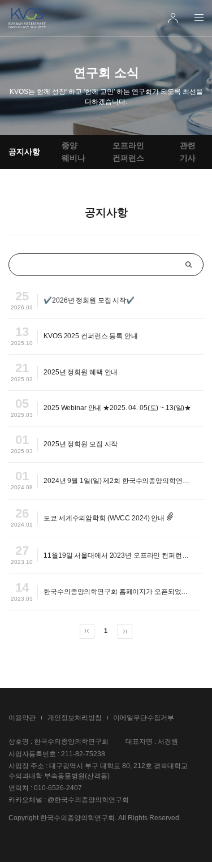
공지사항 (24, 151)
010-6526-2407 (58, 788)
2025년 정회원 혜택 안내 (81, 372)
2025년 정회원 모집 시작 (81, 444)
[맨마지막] (125, 631)
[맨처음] (87, 631)
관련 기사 (188, 151)
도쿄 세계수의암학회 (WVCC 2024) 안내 (104, 518)
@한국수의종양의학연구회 (88, 800)
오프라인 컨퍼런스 (128, 151)
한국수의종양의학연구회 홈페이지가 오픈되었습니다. (123, 592)
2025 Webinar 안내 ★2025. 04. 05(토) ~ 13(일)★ (117, 408)
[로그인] (173, 18)
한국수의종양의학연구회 (27, 18)
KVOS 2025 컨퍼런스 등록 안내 (91, 336)
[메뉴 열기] (199, 17)
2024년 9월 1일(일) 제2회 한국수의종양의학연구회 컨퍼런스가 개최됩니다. (124, 481)
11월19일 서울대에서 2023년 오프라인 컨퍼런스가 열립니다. (124, 555)
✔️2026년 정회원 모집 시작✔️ (89, 300)
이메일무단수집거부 (143, 718)
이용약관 (22, 718)
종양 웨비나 (73, 151)
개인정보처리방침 (74, 718)
